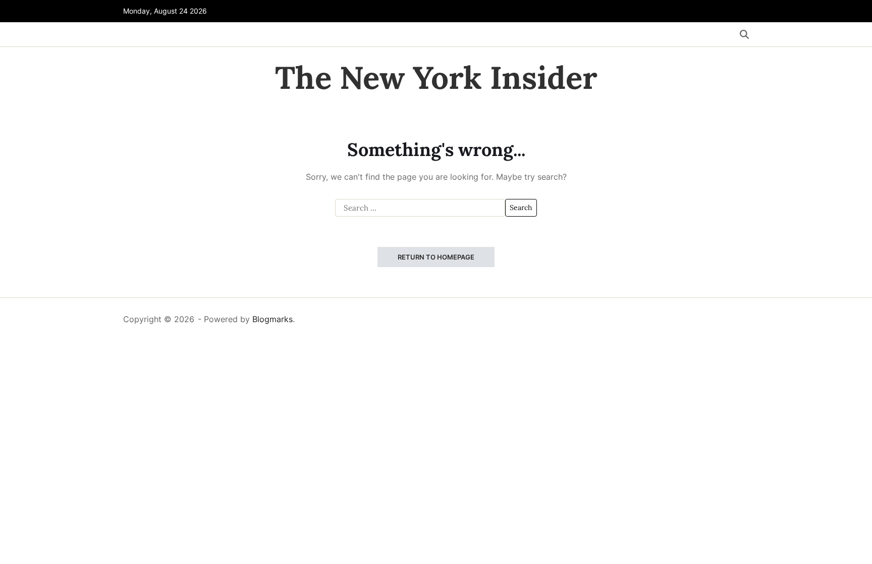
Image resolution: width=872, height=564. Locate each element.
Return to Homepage (436, 257)
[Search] (744, 34)
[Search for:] (420, 208)
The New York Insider (436, 77)
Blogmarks (272, 319)
